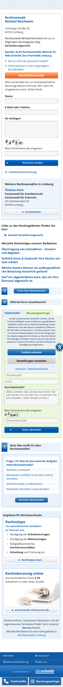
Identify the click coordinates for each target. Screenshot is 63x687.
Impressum (20, 368)
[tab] (12, 313)
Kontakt (10, 655)
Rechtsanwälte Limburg (32, 635)
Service (27, 627)
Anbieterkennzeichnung (23, 172)
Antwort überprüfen (31, 500)
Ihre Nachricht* (14, 387)
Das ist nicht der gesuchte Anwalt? (28, 61)
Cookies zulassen (31, 352)
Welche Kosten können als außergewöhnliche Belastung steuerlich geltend (31, 269)
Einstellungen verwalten (31, 360)
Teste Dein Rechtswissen (31, 290)
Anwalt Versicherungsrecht (25, 235)
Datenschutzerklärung (38, 368)
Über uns (42, 661)
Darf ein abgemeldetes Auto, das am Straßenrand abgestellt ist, (30, 279)
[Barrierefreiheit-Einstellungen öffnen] (59, 347)
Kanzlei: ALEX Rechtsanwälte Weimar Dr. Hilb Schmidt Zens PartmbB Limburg (31, 53)
